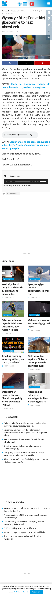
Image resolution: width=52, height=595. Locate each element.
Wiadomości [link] (9, 279)
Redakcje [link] (7, 315)
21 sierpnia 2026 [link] (8, 297)
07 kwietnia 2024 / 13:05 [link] (10, 32)
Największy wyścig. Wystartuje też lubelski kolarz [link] (25, 532)
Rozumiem (36, 592)
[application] (26, 181)
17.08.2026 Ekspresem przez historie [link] (20, 528)
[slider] (43, 181)
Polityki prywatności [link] (21, 592)
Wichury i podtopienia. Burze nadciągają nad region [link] (39, 323)
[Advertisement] (26, 225)
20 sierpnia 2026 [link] (34, 369)
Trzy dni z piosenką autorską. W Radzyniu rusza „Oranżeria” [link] (13, 359)
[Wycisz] (38, 181)
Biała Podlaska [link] (13, 194)
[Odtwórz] (7, 181)
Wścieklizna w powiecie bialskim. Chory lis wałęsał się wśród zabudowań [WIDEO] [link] (12, 398)
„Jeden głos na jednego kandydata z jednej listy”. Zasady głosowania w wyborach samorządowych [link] (26, 145)
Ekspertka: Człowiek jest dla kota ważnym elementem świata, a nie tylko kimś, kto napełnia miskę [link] (25, 433)
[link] (4, 3)
